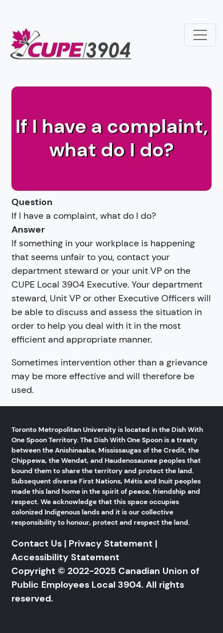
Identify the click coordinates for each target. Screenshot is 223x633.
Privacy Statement (111, 543)
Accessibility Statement (65, 557)
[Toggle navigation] (200, 34)
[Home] (76, 38)
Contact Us (36, 543)
